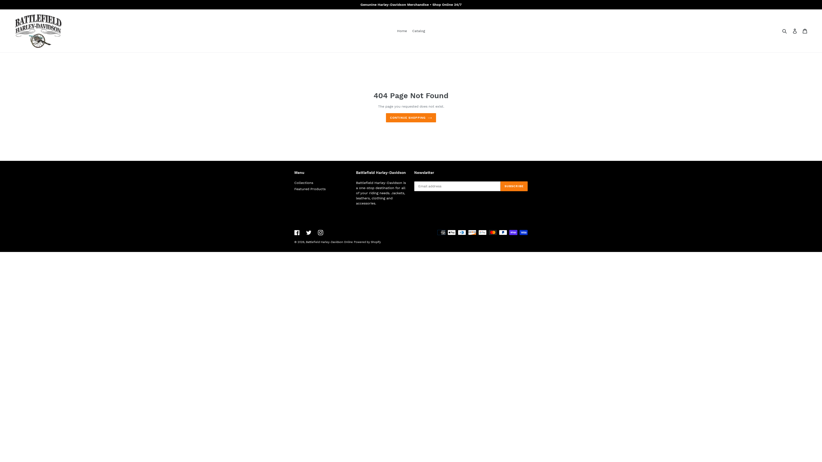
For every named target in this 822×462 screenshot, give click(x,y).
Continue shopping (408, 117)
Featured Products (310, 189)
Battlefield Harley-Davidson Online (329, 242)
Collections (303, 183)
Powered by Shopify (367, 242)
